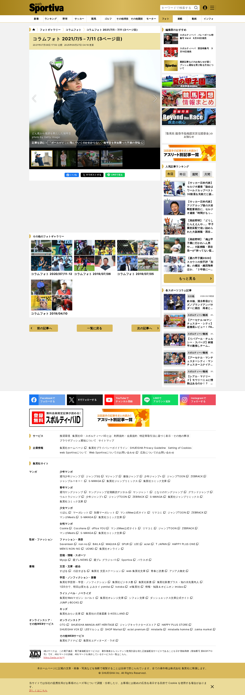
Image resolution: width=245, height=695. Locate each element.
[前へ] (155, 99)
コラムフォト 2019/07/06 (92, 274)
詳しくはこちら (38, 690)
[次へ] (34, 99)
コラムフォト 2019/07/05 (135, 274)
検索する (195, 7)
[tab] (65, 18)
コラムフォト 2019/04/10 (49, 313)
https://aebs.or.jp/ (54, 657)
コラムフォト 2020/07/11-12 (51, 274)
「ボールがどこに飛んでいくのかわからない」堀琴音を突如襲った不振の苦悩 (94, 142)
